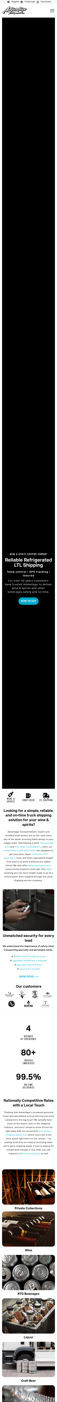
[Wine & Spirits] (11, 794)
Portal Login (30, 1)
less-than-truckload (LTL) (28, 847)
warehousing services (39, 865)
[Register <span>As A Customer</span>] (8, 2)
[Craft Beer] (28, 795)
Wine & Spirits (11, 800)
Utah (48, 869)
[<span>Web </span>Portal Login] (22, 2)
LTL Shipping (46, 800)
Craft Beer (28, 800)
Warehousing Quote (29, 1154)
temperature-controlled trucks (20, 851)
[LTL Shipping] (46, 795)
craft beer (37, 854)
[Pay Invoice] (38, 2)
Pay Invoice (46, 1)
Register (15, 1)
